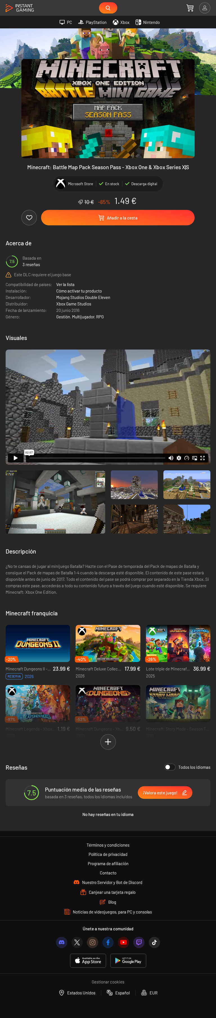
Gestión (63, 316)
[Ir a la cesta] (190, 8)
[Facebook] (108, 942)
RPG (100, 316)
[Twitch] (139, 942)
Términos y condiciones (108, 844)
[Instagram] (92, 942)
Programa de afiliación (108, 863)
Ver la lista (65, 284)
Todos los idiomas (194, 767)
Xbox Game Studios (73, 303)
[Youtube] (123, 942)
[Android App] (128, 961)
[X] (77, 942)
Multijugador (83, 316)
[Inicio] (20, 8)
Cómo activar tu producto (79, 290)
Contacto (108, 872)
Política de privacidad (108, 854)
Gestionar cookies (108, 981)
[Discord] (61, 942)
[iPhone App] (88, 961)
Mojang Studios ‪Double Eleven (83, 297)
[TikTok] (154, 942)
